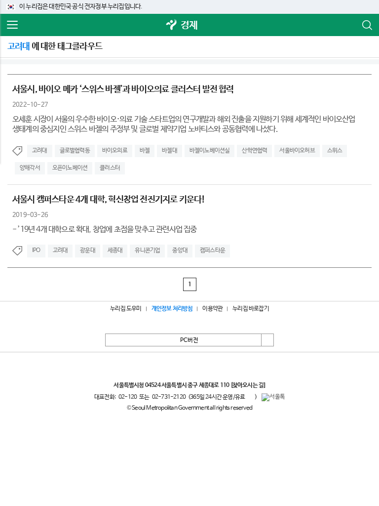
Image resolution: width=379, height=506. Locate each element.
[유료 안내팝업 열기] (250, 397)
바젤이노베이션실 (210, 150)
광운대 (87, 250)
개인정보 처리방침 (172, 308)
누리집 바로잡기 (250, 308)
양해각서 (30, 168)
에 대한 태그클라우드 (54, 46)
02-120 (127, 397)
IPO (36, 250)
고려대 (39, 150)
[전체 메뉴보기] (12, 25)
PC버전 (189, 340)
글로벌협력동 (75, 150)
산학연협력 (254, 150)
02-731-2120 (169, 397)
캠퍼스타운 (212, 250)
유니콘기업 (147, 250)
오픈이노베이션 (69, 168)
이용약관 (212, 308)
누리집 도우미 (125, 308)
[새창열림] (171, 25)
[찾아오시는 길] (247, 385)
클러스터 (110, 168)
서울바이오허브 (296, 150)
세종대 (115, 250)
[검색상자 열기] (366, 25)
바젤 (145, 150)
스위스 (334, 150)
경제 (189, 25)
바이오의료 (114, 150)
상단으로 (267, 340)
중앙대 (180, 250)
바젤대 (169, 150)
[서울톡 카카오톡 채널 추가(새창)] (273, 397)
